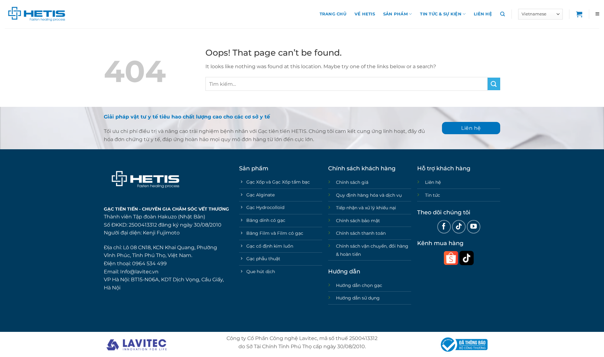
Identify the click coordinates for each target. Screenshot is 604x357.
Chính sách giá (352, 182)
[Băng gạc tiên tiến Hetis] (36, 14)
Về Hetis (365, 14)
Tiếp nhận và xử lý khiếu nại (366, 208)
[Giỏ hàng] (579, 14)
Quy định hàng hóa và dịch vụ (369, 195)
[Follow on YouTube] (473, 226)
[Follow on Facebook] (444, 226)
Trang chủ (333, 14)
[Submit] (494, 84)
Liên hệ (483, 14)
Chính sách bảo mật (358, 220)
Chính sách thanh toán (361, 233)
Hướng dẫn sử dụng (358, 298)
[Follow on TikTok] (459, 226)
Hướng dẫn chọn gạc (359, 285)
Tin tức (432, 195)
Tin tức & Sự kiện (440, 14)
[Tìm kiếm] (502, 14)
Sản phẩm (395, 14)
